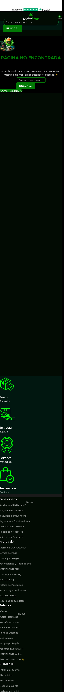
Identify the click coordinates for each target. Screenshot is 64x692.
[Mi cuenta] (55, 16)
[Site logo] (31, 15)
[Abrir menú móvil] (3, 16)
